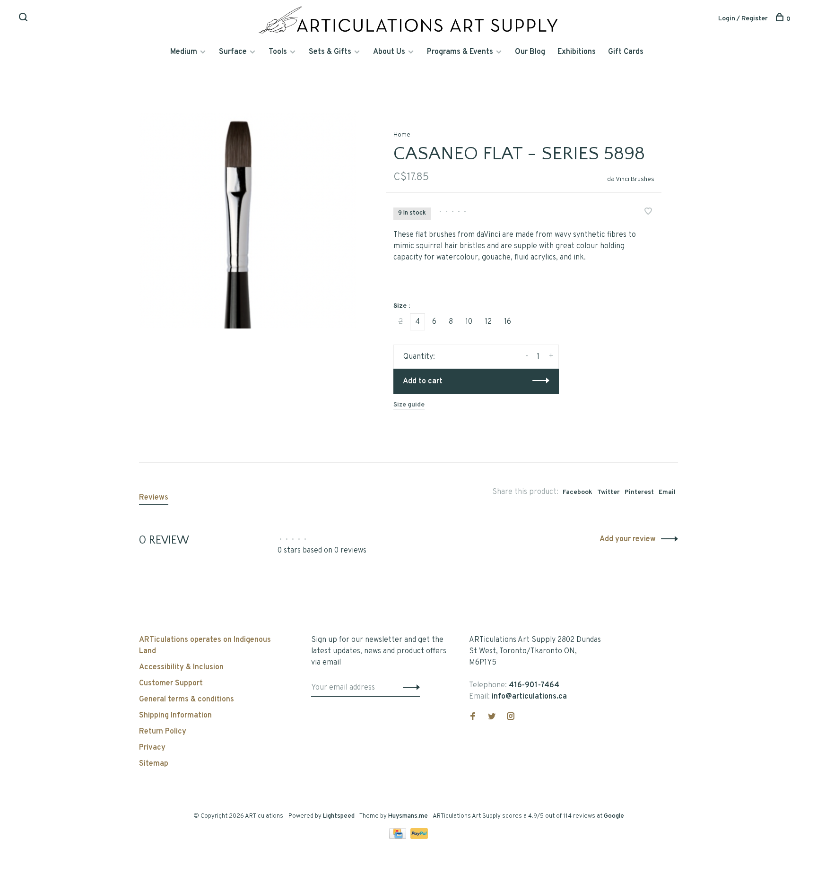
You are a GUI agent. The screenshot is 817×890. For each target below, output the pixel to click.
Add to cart (423, 381)
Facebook (577, 492)
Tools (278, 52)
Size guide (409, 405)
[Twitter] (491, 717)
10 (468, 322)
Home (401, 135)
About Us (389, 52)
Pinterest (639, 492)
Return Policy (162, 731)
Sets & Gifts (330, 52)
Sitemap (153, 764)
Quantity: (419, 357)
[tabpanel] (247, 220)
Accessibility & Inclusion (181, 667)
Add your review (628, 539)
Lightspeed (339, 816)
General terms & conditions (186, 699)
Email (667, 492)
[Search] (24, 19)
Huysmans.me (408, 816)
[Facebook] (473, 717)
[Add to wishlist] (648, 212)
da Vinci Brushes (630, 179)
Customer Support (171, 683)
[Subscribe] (409, 687)
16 (507, 322)
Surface (233, 52)
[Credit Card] (398, 837)
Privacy (152, 747)
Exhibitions (576, 52)
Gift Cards (625, 52)
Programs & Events (460, 52)
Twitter (608, 492)
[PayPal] (419, 837)
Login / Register (743, 19)
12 (488, 322)
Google (614, 816)
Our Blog (530, 52)
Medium (183, 52)
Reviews (153, 497)
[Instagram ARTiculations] (510, 717)
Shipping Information (175, 715)
